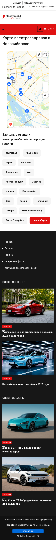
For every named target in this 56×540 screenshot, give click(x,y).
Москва (9, 191)
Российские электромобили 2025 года (25, 384)
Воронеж (26, 162)
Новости (9, 242)
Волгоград (11, 153)
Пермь (8, 162)
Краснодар (32, 153)
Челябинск (42, 201)
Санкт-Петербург (14, 220)
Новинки (9, 255)
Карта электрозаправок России (21, 268)
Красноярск (11, 172)
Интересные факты (14, 261)
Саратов (36, 182)
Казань (23, 201)
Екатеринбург (29, 191)
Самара (9, 210)
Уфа (29, 172)
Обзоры (9, 248)
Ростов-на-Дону (14, 182)
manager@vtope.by (44, 520)
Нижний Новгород (32, 210)
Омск (8, 201)
